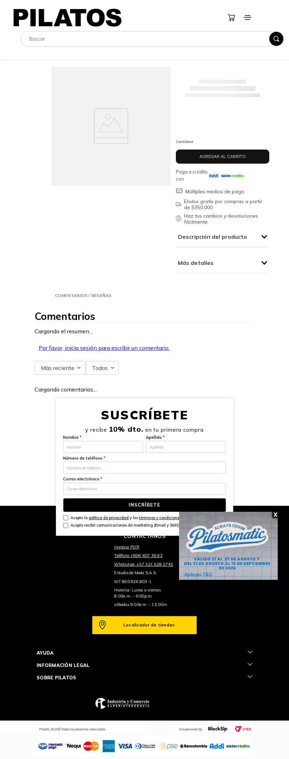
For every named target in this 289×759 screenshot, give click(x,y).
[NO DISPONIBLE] (223, 157)
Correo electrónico (82, 478)
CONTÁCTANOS (144, 536)
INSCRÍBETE (144, 505)
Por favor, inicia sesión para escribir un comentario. (104, 347)
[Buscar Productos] (276, 39)
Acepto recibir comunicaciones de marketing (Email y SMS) (125, 525)
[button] (83, 295)
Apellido (155, 437)
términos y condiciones (160, 517)
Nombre (72, 437)
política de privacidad (109, 517)
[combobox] (152, 38)
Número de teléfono (84, 458)
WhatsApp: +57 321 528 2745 (143, 564)
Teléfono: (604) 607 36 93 (138, 555)
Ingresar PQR (126, 547)
